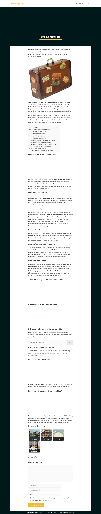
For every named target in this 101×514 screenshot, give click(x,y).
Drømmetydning (17, 4)
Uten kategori (33, 456)
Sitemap (44, 512)
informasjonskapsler (63, 512)
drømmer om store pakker (39, 131)
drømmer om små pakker (39, 133)
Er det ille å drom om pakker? (39, 148)
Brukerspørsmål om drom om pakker (40, 142)
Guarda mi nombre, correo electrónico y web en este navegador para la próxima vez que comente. (50, 499)
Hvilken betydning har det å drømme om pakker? (45, 144)
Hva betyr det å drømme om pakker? (40, 129)
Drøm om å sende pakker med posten (43, 137)
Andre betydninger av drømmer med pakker (42, 140)
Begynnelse (80, 3)
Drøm (31, 457)
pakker (35, 457)
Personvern (50, 512)
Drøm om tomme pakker (39, 138)
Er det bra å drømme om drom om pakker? (42, 150)
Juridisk (55, 512)
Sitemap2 (71, 512)
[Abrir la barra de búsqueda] (89, 3)
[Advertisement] (50, 18)
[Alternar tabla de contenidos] (56, 127)
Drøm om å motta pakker (39, 135)
